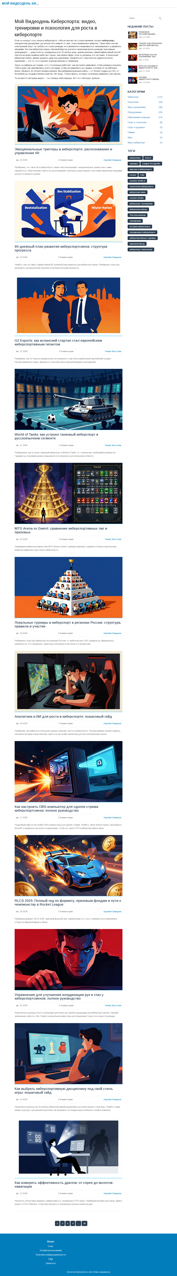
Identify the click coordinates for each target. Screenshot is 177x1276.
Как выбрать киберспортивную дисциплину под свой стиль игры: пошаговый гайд (64, 1090)
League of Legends (151, 164)
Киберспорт (145, 97)
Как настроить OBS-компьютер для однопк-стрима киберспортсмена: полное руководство (56, 808)
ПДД (50, 1259)
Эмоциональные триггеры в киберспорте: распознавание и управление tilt (63, 151)
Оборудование (145, 112)
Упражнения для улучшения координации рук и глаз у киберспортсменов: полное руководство (59, 996)
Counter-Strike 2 (137, 181)
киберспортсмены (138, 209)
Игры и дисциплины (145, 107)
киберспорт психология (141, 249)
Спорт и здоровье (145, 127)
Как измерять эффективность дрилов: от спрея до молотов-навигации (64, 1184)
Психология (145, 102)
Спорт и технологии (145, 122)
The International (138, 215)
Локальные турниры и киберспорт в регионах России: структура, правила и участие (68, 624)
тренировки (135, 221)
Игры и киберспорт (145, 142)
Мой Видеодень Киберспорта (21, 3)
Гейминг (145, 132)
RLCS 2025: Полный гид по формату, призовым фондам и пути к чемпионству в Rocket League (68, 902)
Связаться (51, 1263)
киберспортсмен (138, 192)
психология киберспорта (141, 186)
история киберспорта (140, 227)
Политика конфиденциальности (51, 1255)
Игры (145, 137)
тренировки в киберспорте (142, 232)
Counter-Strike (137, 198)
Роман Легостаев (113, 351)
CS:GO (133, 175)
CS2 (142, 175)
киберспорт (135, 158)
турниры (134, 164)
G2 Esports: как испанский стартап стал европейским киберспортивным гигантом (58, 342)
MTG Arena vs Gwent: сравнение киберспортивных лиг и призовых (61, 530)
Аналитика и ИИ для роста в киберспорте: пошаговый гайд (63, 716)
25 (84, 1223)
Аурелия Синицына (112, 160)
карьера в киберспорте (141, 169)
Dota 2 (148, 158)
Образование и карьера (145, 117)
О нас (50, 1246)
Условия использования (51, 1250)
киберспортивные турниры (143, 238)
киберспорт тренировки (141, 204)
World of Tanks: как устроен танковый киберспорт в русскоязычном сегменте (56, 436)
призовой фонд (137, 244)
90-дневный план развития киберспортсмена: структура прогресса (61, 248)
